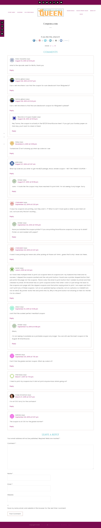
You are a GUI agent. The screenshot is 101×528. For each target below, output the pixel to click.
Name (10, 473)
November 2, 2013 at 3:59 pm (26, 144)
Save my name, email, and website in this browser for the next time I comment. (36, 508)
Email (9, 484)
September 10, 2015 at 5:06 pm (26, 309)
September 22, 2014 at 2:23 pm (26, 204)
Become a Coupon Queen (50, 12)
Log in (70, 524)
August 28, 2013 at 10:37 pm (25, 81)
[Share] (50, 46)
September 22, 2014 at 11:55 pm (29, 225)
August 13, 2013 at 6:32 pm (25, 61)
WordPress (64, 524)
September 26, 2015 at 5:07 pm (26, 417)
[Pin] (55, 46)
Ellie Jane (43, 524)
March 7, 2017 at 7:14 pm (24, 377)
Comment (11, 443)
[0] (2, 134)
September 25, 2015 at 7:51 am (26, 357)
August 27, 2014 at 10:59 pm (28, 182)
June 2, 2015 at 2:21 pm (23, 270)
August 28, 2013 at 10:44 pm (25, 101)
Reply (12, 70)
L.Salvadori (19, 202)
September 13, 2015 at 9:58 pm (29, 327)
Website (10, 495)
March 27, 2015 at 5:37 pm (25, 397)
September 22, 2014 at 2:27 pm (26, 250)
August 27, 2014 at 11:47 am (25, 164)
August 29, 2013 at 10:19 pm (28, 119)
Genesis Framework (54, 524)
